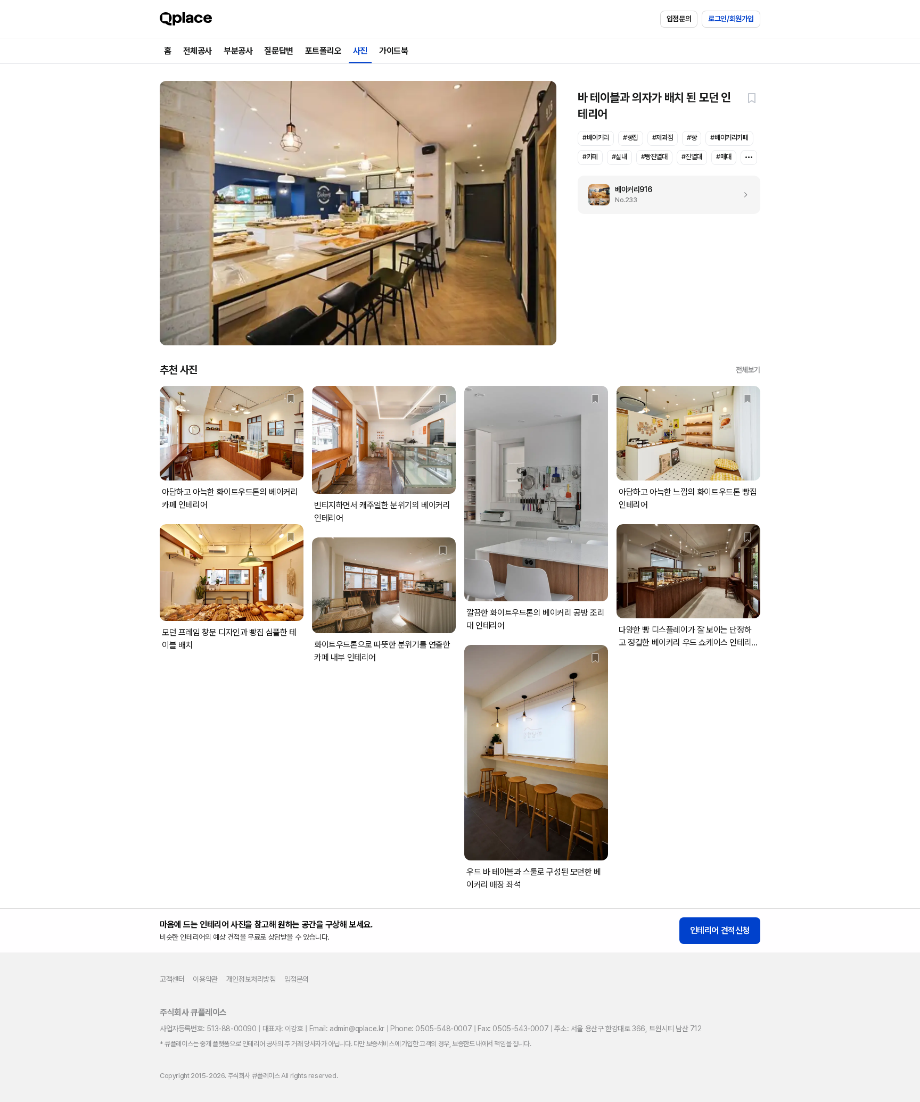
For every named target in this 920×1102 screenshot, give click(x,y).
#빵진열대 (654, 157)
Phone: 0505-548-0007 (431, 1028)
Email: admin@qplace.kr (346, 1028)
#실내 (619, 157)
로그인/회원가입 (731, 18)
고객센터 (172, 979)
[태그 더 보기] (749, 157)
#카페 (590, 157)
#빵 (691, 138)
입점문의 (679, 18)
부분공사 (238, 51)
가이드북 (393, 51)
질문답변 (278, 51)
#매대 (724, 157)
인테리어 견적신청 (720, 930)
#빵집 (630, 138)
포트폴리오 (323, 51)
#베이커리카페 (729, 138)
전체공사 (197, 51)
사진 (360, 51)
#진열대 (691, 157)
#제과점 (662, 138)
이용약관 (205, 979)
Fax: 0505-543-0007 (513, 1028)
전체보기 (748, 370)
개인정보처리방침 (251, 979)
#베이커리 (595, 138)
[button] (751, 97)
